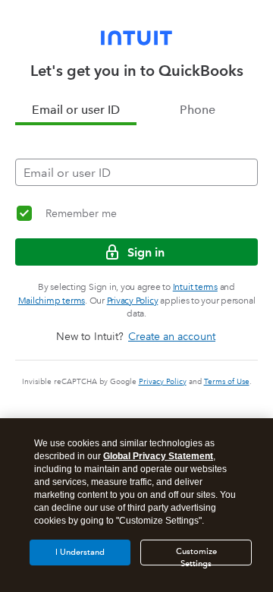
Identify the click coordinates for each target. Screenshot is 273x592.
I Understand (80, 552)
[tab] (75, 110)
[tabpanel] (136, 155)
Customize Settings (196, 555)
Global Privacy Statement (158, 456)
